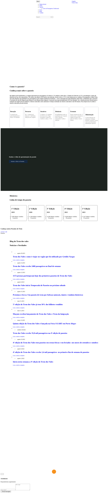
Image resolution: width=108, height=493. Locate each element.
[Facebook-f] (79, 418)
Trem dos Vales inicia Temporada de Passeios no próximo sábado (39, 285)
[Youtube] (88, 418)
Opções (41, 7)
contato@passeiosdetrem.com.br (50, 425)
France (74, 2)
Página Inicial (42, 4)
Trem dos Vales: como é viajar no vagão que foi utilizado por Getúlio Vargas (44, 257)
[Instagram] (83, 418)
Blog (40, 11)
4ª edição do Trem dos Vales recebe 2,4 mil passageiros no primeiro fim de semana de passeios (51, 352)
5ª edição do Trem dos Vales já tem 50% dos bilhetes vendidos (38, 304)
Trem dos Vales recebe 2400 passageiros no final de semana (37, 266)
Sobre (40, 5)
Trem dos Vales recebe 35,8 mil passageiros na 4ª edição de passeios (40, 333)
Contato (41, 12)
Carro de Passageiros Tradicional (51, 8)
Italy (77, 2)
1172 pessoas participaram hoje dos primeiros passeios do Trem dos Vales (42, 276)
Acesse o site (4, 231)
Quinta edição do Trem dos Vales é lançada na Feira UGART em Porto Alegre (44, 324)
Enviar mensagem (6, 491)
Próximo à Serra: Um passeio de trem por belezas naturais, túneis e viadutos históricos (48, 295)
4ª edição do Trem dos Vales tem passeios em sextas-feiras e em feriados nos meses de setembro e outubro (55, 343)
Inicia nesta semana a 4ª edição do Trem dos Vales (33, 362)
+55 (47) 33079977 (47, 436)
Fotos (40, 10)
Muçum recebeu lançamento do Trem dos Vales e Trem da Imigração (41, 314)
